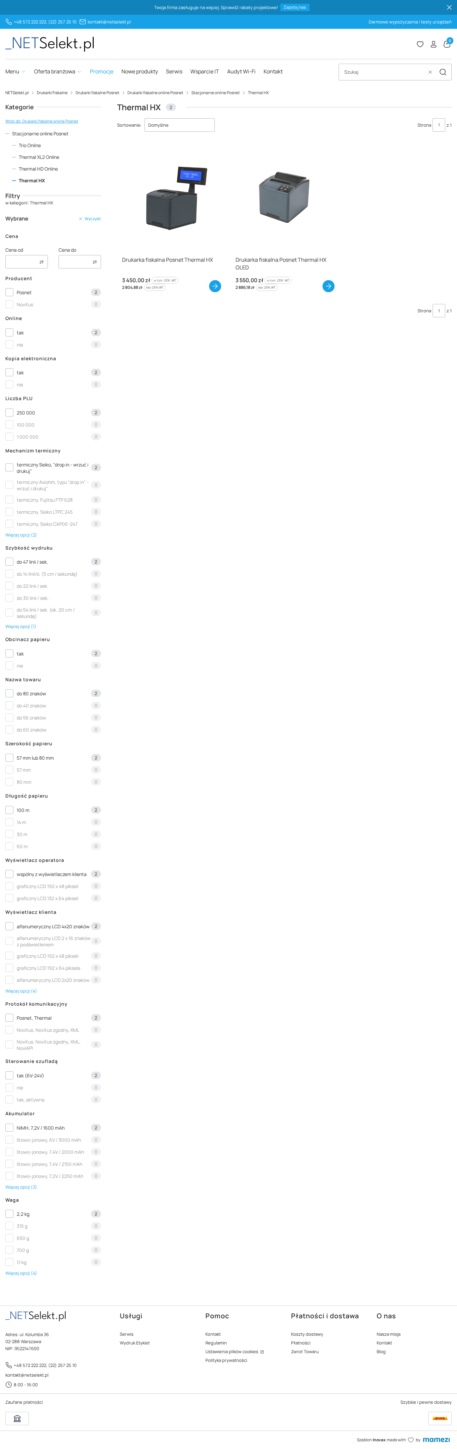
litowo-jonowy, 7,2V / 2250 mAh (50, 1176)
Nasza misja (388, 1334)
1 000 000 (27, 437)
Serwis (126, 1334)
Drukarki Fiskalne (52, 93)
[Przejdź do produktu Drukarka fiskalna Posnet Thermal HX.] (170, 199)
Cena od (14, 250)
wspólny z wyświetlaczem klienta (52, 874)
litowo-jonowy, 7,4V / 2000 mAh (50, 1152)
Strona (424, 125)
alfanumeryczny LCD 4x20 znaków (53, 926)
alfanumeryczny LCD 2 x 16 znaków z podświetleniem (54, 941)
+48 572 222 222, (30, 22)
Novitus (25, 304)
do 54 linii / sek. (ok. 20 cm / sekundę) (46, 613)
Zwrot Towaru (305, 1351)
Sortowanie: (129, 125)
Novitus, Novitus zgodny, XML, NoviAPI (49, 1044)
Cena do (67, 250)
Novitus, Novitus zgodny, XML (48, 1030)
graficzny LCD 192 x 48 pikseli (47, 886)
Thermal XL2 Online (39, 157)
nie (20, 344)
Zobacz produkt (215, 286)
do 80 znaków (31, 693)
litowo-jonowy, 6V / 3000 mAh (49, 1140)
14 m (21, 822)
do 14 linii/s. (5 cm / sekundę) (47, 574)
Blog (381, 1351)
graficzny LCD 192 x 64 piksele (48, 968)
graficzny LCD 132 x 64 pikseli (47, 898)
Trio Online (30, 145)
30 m (22, 834)
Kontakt (213, 1334)
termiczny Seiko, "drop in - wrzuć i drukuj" (52, 467)
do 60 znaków (32, 730)
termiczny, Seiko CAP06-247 (47, 524)
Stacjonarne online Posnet (215, 93)
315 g (22, 1226)
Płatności (300, 1343)
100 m (23, 810)
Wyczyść (93, 219)
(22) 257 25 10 (62, 22)
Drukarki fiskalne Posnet (97, 93)
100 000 (25, 425)
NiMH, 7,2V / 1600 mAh (41, 1128)
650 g (23, 1238)
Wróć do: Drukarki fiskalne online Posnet (41, 121)
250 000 (26, 413)
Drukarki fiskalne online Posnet (155, 93)
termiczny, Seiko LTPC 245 (45, 512)
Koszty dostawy (307, 1334)
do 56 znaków (31, 717)
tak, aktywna (30, 1099)
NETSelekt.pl (17, 93)
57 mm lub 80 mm (35, 758)
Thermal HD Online (38, 169)
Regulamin (216, 1343)
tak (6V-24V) (30, 1075)
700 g (23, 1250)
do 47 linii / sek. (32, 562)
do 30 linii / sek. (33, 598)
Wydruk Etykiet (135, 1343)
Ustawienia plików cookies (232, 1351)
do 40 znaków (31, 705)
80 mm (24, 782)
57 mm (24, 770)
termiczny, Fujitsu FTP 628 (45, 500)
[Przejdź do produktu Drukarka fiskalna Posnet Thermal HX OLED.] (284, 199)
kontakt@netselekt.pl (109, 22)
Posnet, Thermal (34, 1018)
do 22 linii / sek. (33, 586)
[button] (443, 72)
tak (20, 332)
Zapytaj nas (295, 7)
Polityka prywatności (226, 1360)
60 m (22, 846)
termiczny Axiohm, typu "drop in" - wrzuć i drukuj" (53, 485)
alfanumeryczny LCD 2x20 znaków (53, 980)
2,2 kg (23, 1214)
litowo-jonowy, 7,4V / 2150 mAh (49, 1164)
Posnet (24, 292)
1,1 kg (21, 1262)
